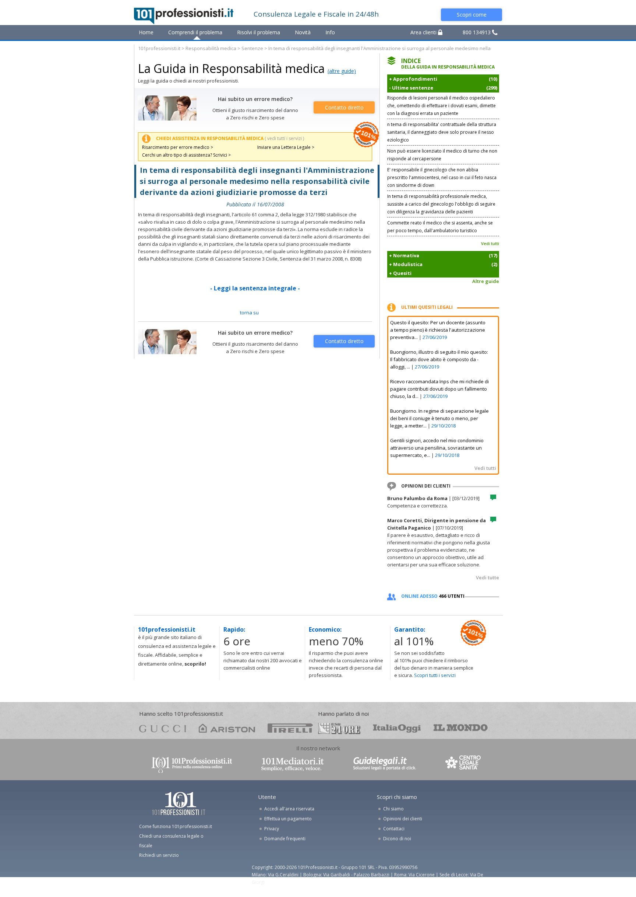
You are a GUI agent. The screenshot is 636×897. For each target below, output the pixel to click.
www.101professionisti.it (191, 764)
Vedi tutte (487, 577)
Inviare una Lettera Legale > (285, 147)
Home (146, 32)
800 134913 (477, 32)
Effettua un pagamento (288, 819)
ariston (227, 728)
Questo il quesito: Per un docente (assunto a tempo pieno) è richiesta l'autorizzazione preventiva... (437, 330)
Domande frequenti (284, 838)
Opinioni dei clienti (402, 819)
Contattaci (393, 829)
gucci (162, 728)
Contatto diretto (344, 107)
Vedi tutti (490, 243)
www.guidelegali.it (384, 764)
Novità (303, 32)
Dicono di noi (397, 838)
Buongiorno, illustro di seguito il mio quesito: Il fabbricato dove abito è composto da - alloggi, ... (439, 359)
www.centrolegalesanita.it (463, 764)
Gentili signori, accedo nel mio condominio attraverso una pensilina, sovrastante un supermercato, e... (437, 447)
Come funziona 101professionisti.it (175, 826)
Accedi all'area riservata (289, 809)
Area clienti (424, 32)
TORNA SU (249, 312)
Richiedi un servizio (159, 855)
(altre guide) (342, 70)
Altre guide (485, 281)
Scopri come (472, 14)
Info (330, 32)
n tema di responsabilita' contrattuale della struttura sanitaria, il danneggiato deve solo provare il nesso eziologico (441, 132)
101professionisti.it (159, 48)
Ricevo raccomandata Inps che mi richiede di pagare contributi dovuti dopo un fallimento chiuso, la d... (439, 388)
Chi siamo (393, 809)
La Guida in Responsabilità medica (231, 68)
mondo (461, 728)
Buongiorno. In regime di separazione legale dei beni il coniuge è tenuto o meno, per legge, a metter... (439, 418)
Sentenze (252, 48)
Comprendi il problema (195, 32)
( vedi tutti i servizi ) (284, 138)
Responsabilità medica (211, 48)
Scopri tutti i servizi (435, 675)
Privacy (271, 829)
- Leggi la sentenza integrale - (255, 288)
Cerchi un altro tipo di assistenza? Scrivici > (186, 155)
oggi (397, 728)
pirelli (290, 728)
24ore (339, 728)
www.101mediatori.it (292, 764)
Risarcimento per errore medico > (177, 147)
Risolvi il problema (258, 32)
